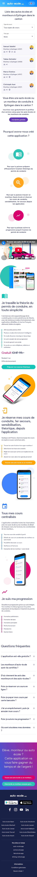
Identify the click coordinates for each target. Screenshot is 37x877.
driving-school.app (18, 857)
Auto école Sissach (27, 836)
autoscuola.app (18, 850)
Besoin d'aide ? (18, 871)
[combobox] (18, 28)
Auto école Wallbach (28, 829)
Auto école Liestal (8, 829)
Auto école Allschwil (8, 825)
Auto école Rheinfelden (28, 832)
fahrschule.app (18, 853)
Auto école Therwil (8, 832)
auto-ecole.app (18, 846)
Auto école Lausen (27, 825)
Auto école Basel (8, 822)
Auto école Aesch (8, 836)
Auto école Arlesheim (27, 822)
